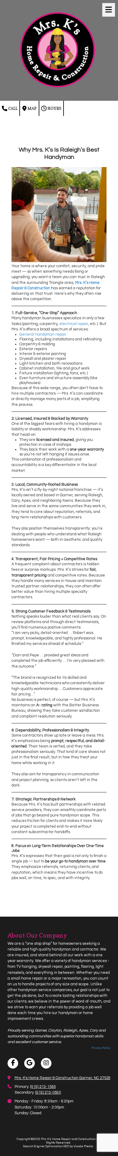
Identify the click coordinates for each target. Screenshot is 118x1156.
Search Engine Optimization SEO (46, 1146)
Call (12, 108)
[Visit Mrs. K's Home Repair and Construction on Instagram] (46, 1063)
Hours (54, 108)
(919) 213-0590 (48, 1092)
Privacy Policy (100, 1047)
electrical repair (73, 324)
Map (32, 108)
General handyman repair (42, 334)
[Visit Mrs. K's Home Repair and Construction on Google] (29, 1063)
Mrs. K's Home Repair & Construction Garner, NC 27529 (62, 1078)
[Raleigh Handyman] (59, 261)
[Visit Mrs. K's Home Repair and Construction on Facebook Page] (13, 1063)
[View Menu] (108, 10)
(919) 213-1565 (43, 1087)
